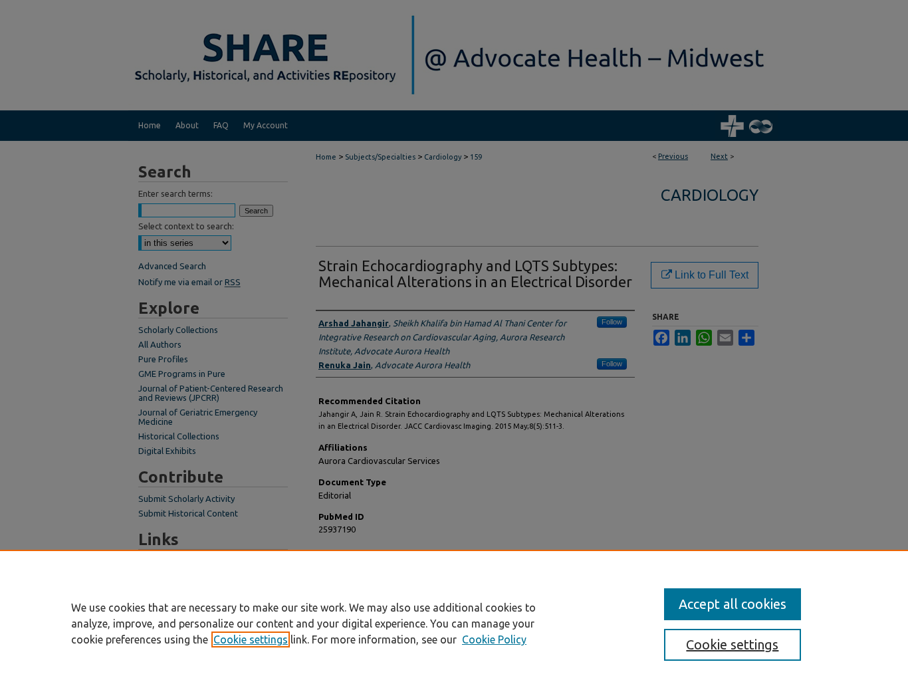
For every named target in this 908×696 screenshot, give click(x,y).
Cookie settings (250, 639)
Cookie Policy (494, 639)
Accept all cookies (732, 604)
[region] (454, 623)
